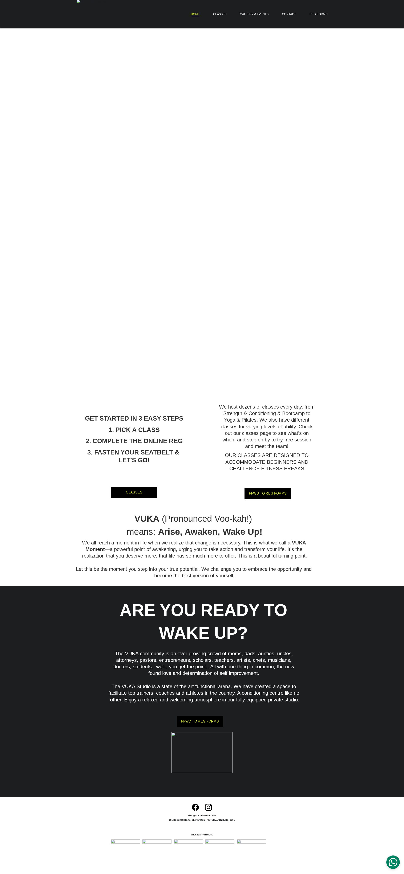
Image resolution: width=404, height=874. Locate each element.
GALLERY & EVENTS (254, 14)
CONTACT (289, 14)
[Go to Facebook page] (195, 807)
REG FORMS (318, 14)
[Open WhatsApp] (393, 862)
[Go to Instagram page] (208, 807)
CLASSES (219, 14)
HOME (195, 14)
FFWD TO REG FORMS (268, 493)
